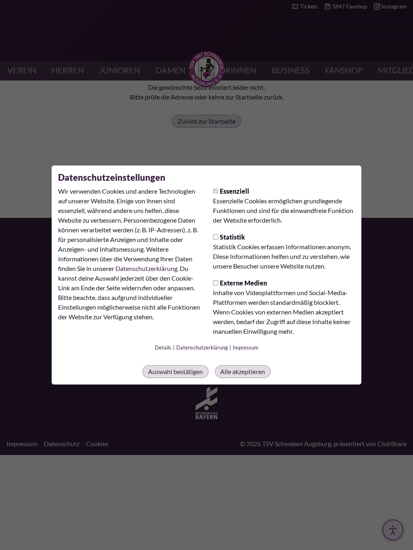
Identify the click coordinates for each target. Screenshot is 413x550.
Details (163, 347)
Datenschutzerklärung (146, 268)
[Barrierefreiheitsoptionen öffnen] (392, 529)
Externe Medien (243, 283)
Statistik (232, 237)
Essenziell (234, 191)
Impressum (246, 347)
